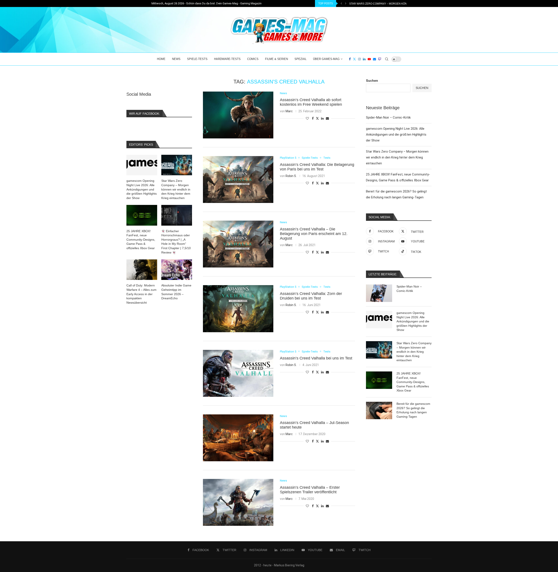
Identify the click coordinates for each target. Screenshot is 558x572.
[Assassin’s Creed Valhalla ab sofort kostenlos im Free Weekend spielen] (238, 115)
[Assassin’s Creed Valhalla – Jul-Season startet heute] (238, 437)
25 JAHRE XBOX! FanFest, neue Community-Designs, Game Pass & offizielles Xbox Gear (412, 382)
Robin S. (291, 176)
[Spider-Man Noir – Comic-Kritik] (379, 293)
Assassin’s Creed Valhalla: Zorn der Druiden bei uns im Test (311, 295)
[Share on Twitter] (317, 118)
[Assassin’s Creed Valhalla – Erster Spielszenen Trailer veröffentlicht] (238, 502)
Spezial (300, 59)
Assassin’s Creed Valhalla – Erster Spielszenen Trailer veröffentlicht (310, 489)
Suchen (372, 81)
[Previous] (341, 3)
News (176, 59)
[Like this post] (307, 118)
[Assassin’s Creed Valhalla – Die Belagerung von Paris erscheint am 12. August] (238, 244)
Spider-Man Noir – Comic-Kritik (388, 117)
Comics (253, 59)
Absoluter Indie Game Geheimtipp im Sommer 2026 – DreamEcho (176, 292)
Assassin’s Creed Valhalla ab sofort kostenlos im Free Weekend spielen (311, 102)
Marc (289, 111)
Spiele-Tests (197, 59)
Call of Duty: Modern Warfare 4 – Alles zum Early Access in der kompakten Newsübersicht (141, 294)
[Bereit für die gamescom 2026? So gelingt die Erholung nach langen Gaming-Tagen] (379, 410)
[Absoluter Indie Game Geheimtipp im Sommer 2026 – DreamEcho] (176, 269)
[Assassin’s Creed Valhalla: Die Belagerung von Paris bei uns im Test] (238, 179)
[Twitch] (379, 59)
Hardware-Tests (227, 59)
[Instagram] (359, 59)
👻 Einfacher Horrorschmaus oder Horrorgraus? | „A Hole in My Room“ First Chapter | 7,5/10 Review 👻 (176, 241)
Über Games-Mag (326, 59)
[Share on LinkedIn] (322, 118)
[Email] (374, 59)
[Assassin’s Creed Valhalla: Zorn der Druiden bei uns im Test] (238, 308)
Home (161, 59)
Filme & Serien (276, 59)
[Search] (386, 59)
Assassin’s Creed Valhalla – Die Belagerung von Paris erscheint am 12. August (313, 233)
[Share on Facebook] (313, 118)
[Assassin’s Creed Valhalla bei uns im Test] (238, 373)
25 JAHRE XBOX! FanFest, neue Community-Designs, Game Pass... (393, 3)
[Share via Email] (327, 118)
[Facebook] (350, 59)
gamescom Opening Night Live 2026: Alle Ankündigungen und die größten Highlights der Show (396, 134)
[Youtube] (369, 59)
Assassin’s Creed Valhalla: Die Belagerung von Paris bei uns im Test (317, 166)
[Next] (345, 3)
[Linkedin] (364, 59)
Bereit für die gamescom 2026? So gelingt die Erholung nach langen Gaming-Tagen (413, 410)
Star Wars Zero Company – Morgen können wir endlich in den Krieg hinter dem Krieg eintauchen (397, 157)
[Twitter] (354, 59)
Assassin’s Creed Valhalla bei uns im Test (316, 358)
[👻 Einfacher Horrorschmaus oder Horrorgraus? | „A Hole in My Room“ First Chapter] (176, 215)
